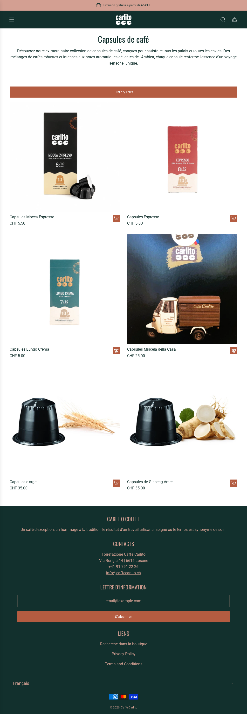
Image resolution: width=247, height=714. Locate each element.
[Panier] (234, 19)
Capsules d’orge (23, 482)
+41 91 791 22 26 (123, 566)
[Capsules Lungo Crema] (65, 289)
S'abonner (123, 617)
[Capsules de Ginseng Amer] (182, 422)
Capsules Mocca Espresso (32, 217)
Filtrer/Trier (123, 92)
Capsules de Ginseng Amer (150, 482)
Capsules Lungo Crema (29, 349)
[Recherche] (223, 19)
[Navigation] (11, 19)
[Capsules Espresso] (182, 157)
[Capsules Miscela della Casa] (182, 289)
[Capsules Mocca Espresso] (65, 157)
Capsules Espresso (143, 217)
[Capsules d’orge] (65, 422)
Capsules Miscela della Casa (151, 349)
